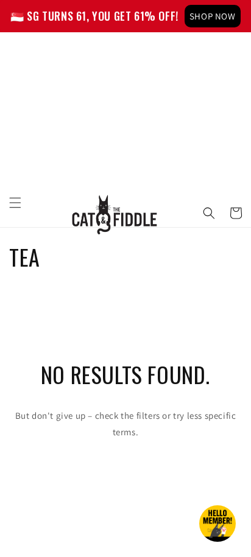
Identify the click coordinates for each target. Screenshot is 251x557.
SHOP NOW (212, 16)
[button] (15, 202)
